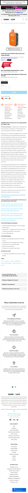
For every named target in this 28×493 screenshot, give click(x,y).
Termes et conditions (14, 480)
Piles (14, 426)
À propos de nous (14, 467)
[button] (1, 19)
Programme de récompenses (14, 469)
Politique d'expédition (14, 476)
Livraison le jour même (14, 470)
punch (2, 265)
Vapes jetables (14, 448)
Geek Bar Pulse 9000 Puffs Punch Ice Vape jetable (15, 23)
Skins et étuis (14, 439)
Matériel (14, 456)
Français (14, 460)
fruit (2, 261)
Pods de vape (14, 450)
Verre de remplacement (14, 437)
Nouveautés (14, 446)
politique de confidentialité (14, 478)
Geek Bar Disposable (6, 263)
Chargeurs (14, 428)
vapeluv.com (19, 12)
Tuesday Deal (6, 7)
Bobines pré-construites (14, 435)
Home (2, 23)
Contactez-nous (14, 482)
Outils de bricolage (14, 430)
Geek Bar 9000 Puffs (15, 261)
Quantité (2, 85)
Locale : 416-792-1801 (14, 417)
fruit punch (7, 261)
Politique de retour (14, 474)
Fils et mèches (14, 434)
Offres (14, 458)
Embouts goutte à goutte (14, 432)
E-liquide (14, 452)
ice (22, 263)
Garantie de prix (14, 472)
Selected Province (18, 489)
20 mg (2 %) (4, 82)
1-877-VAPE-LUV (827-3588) (14, 415)
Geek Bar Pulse (16, 263)
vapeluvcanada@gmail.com (14, 413)
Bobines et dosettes (14, 454)
